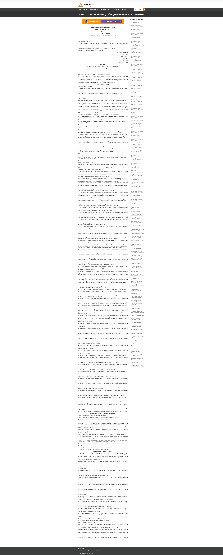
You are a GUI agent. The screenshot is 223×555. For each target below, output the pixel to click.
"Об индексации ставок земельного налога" (137, 181)
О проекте (124, 9)
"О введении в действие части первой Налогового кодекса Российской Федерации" (137, 167)
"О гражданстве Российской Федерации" (137, 140)
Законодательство (105, 9)
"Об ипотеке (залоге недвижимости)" (137, 110)
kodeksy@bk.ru (91, 551)
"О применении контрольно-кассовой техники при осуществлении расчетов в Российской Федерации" (137, 26)
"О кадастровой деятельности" (137, 97)
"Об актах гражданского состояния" (137, 65)
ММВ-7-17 (109, 46)
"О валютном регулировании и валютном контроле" (137, 80)
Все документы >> (141, 370)
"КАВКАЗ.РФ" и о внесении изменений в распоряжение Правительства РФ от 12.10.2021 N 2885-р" (137, 279)
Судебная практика (94, 9)
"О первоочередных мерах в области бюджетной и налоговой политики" (137, 158)
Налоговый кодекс (83, 9)
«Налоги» (97, 550)
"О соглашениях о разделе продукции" (137, 103)
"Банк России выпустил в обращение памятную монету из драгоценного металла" (138, 200)
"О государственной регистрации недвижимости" (137, 58)
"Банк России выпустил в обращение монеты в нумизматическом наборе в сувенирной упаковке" (137, 192)
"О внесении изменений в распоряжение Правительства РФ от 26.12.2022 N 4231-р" (137, 265)
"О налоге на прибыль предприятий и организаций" (137, 175)
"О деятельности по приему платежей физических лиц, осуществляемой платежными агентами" (137, 35)
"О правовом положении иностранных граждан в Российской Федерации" (137, 89)
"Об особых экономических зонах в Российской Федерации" (137, 132)
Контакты (143, 1)
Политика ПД (90, 553)
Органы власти (115, 9)
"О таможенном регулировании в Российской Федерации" (137, 72)
